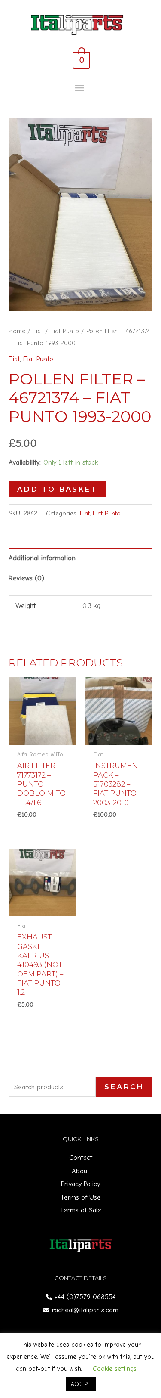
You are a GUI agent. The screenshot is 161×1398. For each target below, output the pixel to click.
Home (17, 331)
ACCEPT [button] (81, 1384)
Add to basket (57, 489)
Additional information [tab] (42, 558)
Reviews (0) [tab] (26, 578)
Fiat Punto (64, 331)
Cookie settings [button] (115, 1369)
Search (124, 1086)
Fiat (38, 331)
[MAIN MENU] (80, 88)
